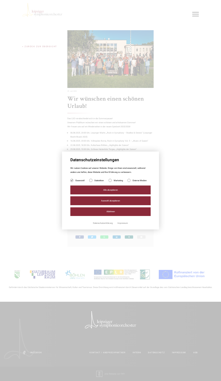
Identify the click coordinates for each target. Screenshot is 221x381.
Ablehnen (110, 211)
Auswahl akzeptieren (110, 200)
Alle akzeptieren (110, 189)
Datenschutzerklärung (103, 223)
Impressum (123, 223)
